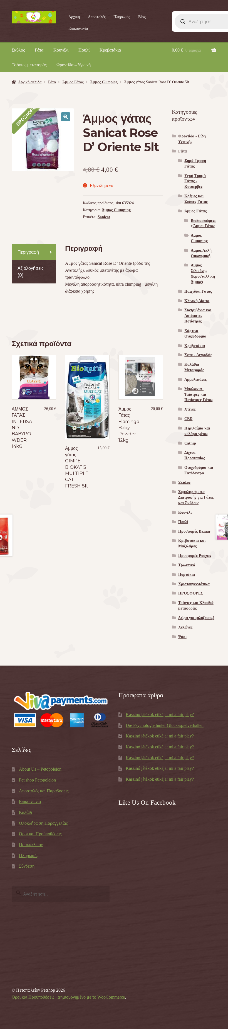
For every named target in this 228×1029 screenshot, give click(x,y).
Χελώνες (185, 627)
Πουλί (84, 50)
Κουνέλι (60, 50)
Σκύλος (18, 50)
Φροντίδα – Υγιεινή (73, 64)
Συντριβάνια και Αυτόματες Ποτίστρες (197, 315)
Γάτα (39, 50)
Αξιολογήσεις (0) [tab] (31, 272)
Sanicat (104, 217)
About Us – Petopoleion (40, 769)
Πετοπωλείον (31, 844)
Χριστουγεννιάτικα (194, 584)
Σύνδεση (26, 866)
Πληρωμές (121, 17)
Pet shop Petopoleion (37, 780)
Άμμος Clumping (104, 82)
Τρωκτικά (186, 565)
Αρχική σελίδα (29, 82)
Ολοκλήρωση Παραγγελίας (43, 823)
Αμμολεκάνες (195, 379)
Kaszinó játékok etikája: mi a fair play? (160, 714)
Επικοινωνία (78, 28)
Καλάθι (25, 812)
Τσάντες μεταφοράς (29, 64)
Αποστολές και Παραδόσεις (43, 790)
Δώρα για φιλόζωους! (196, 618)
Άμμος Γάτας (73, 82)
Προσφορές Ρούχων (194, 556)
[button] (65, 116)
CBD (188, 419)
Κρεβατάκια (110, 50)
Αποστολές (97, 17)
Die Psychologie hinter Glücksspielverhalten (165, 725)
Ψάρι (182, 637)
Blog (142, 17)
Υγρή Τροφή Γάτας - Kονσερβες (195, 181)
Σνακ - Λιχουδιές (198, 355)
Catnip (190, 443)
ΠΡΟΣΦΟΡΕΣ (190, 593)
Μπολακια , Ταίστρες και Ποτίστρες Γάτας (198, 394)
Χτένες (189, 409)
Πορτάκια (186, 574)
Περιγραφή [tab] (28, 252)
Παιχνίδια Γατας (198, 291)
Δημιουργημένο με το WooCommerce (91, 997)
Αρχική (74, 17)
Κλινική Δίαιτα (196, 301)
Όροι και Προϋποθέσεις (40, 833)
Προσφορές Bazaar (194, 531)
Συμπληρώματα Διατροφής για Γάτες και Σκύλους (196, 497)
